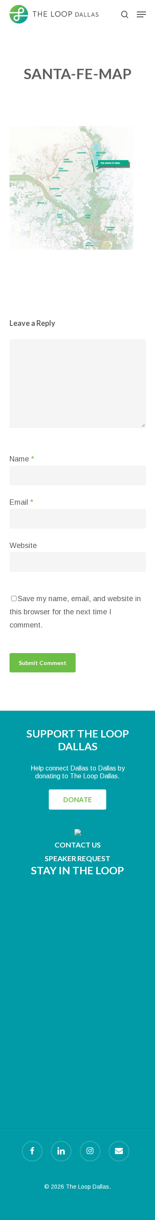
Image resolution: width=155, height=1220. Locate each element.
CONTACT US (78, 845)
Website (23, 545)
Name (22, 459)
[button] (141, 14)
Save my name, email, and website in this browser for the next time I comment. (75, 612)
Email (21, 502)
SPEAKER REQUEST (77, 858)
